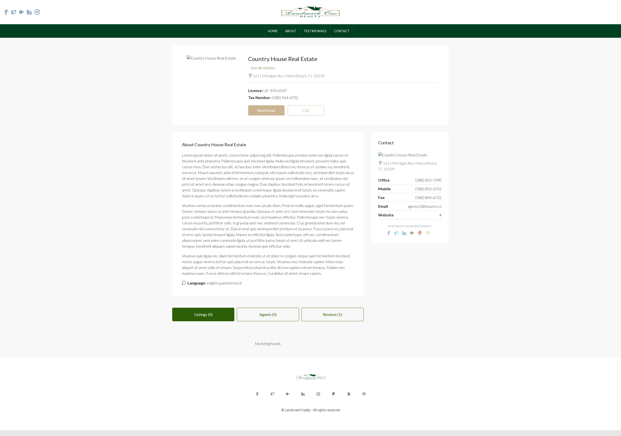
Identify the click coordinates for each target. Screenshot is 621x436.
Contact (342, 31)
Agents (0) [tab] (268, 314)
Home (273, 31)
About (290, 31)
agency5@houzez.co (424, 206)
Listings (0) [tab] (203, 314)
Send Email (266, 110)
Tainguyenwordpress (86, 433)
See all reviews (263, 67)
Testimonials (315, 31)
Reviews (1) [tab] (332, 314)
